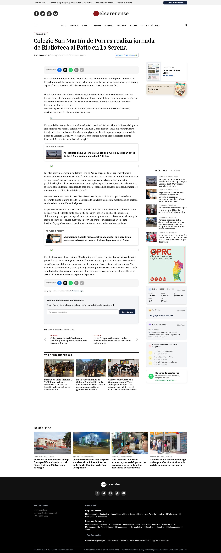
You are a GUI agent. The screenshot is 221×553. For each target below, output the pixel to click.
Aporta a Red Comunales (175, 3)
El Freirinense (101, 517)
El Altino (161, 514)
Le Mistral (88, 3)
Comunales (74, 25)
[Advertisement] (166, 113)
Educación (97, 25)
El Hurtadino (167, 524)
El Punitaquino (121, 527)
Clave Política (76, 3)
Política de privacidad (111, 550)
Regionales (109, 25)
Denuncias (174, 550)
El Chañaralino (103, 514)
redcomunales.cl (40, 510)
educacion (70, 330)
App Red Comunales (124, 3)
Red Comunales (40, 3)
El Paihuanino (141, 524)
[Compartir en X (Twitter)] (65, 70)
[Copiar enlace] (82, 70)
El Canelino (148, 527)
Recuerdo (133, 25)
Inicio (63, 25)
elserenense (41, 55)
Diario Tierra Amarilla (147, 514)
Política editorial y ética (92, 550)
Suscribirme (127, 312)
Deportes (85, 25)
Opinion (144, 25)
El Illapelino (159, 527)
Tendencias (121, 25)
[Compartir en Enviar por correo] (76, 70)
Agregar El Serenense (125, 55)
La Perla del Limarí (105, 527)
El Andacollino (154, 524)
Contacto (183, 550)
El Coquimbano (115, 524)
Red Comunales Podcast (104, 3)
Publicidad (164, 550)
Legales (156, 25)
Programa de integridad (149, 550)
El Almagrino (90, 514)
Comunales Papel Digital (59, 3)
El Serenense (101, 524)
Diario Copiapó (130, 514)
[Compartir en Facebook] (59, 70)
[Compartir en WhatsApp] (71, 70)
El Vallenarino (171, 514)
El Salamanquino (173, 527)
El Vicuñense (128, 524)
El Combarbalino (135, 527)
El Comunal (90, 524)
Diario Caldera (117, 514)
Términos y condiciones (129, 550)
